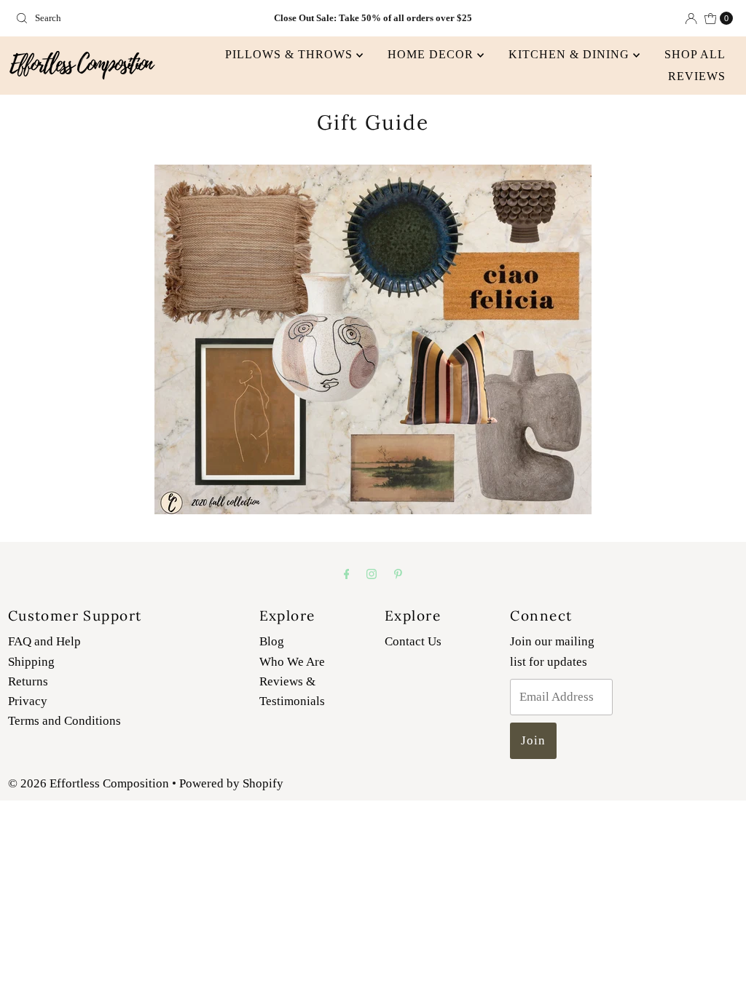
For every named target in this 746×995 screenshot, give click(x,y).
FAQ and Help (44, 641)
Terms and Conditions (64, 721)
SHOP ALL (695, 54)
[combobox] (126, 18)
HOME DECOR (432, 54)
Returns (28, 681)
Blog (271, 641)
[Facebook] (347, 573)
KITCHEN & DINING (571, 54)
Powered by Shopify (231, 783)
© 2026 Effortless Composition (88, 783)
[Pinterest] (398, 573)
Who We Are (292, 662)
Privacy (27, 701)
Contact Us (413, 641)
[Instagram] (371, 573)
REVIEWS (697, 76)
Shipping (31, 662)
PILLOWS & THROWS (290, 54)
